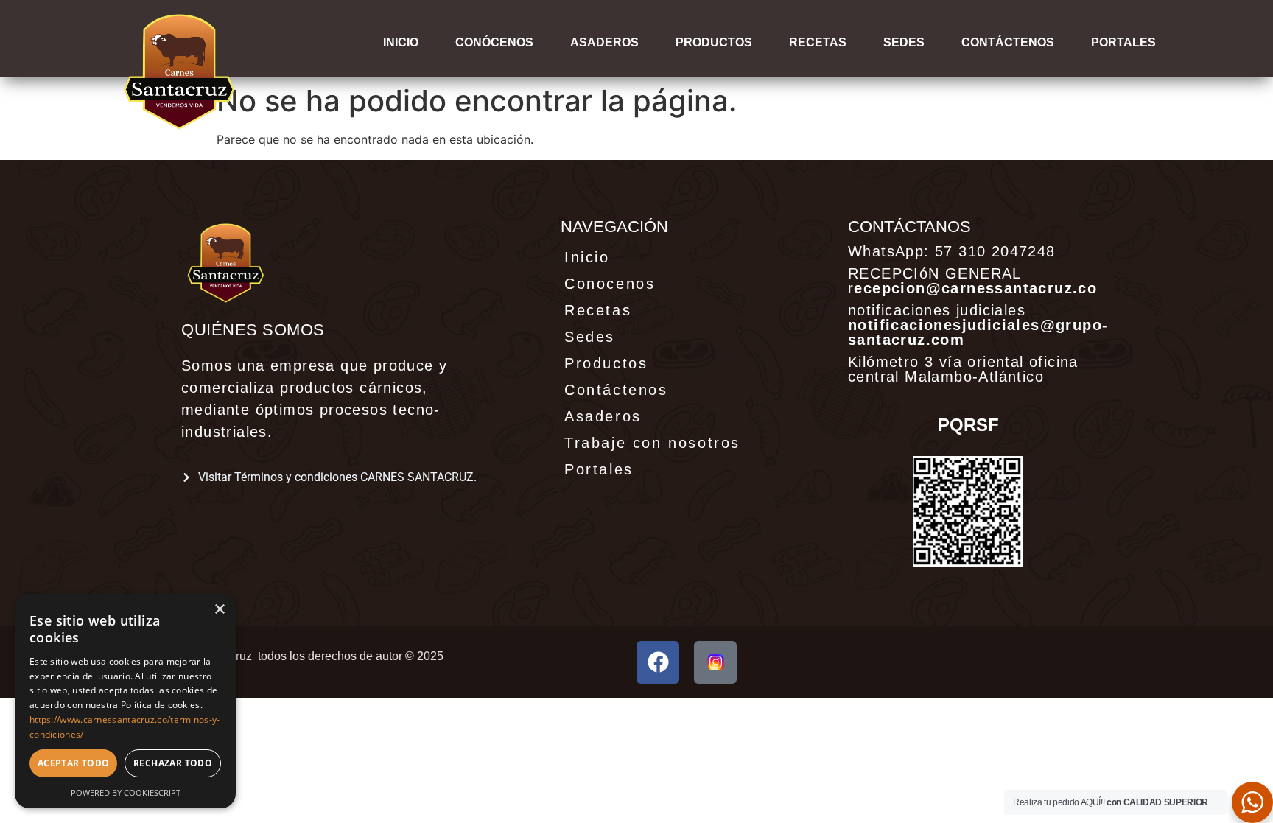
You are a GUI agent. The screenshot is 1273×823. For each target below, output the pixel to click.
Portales (599, 469)
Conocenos (609, 284)
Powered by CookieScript (125, 792)
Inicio (400, 42)
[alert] (125, 701)
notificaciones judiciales (978, 325)
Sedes (904, 42)
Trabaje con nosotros (652, 443)
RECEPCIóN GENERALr (972, 280)
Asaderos (604, 42)
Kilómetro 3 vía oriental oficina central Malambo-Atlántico (963, 369)
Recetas (817, 42)
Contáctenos (1007, 42)
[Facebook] (657, 662)
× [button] (219, 609)
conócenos (494, 42)
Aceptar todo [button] (74, 763)
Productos (714, 42)
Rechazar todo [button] (172, 763)
